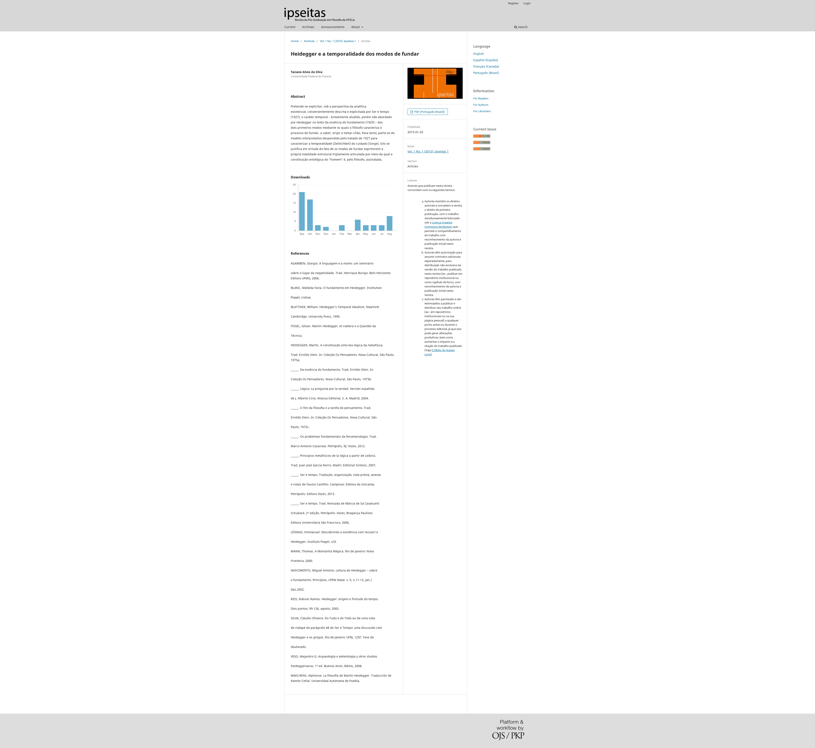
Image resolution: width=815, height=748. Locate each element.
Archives (308, 27)
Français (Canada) (486, 66)
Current (289, 27)
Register (513, 3)
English (478, 54)
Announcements (332, 27)
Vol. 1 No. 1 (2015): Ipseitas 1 (338, 41)
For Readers (480, 98)
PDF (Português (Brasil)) (429, 112)
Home (295, 41)
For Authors (480, 105)
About (356, 27)
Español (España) (485, 60)
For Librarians (482, 111)
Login (527, 3)
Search (522, 27)
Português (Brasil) (486, 73)
